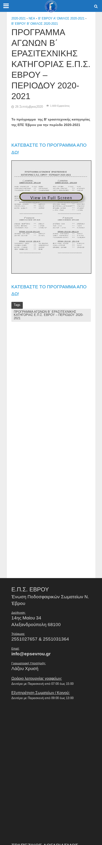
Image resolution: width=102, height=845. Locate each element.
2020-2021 (18, 18)
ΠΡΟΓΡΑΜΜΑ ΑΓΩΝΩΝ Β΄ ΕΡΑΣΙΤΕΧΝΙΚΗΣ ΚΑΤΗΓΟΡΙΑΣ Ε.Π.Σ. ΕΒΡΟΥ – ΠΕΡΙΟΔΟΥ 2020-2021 (48, 315)
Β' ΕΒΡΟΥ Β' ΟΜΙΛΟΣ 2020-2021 (34, 23)
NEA (32, 18)
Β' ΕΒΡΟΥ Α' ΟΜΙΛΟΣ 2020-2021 (61, 18)
